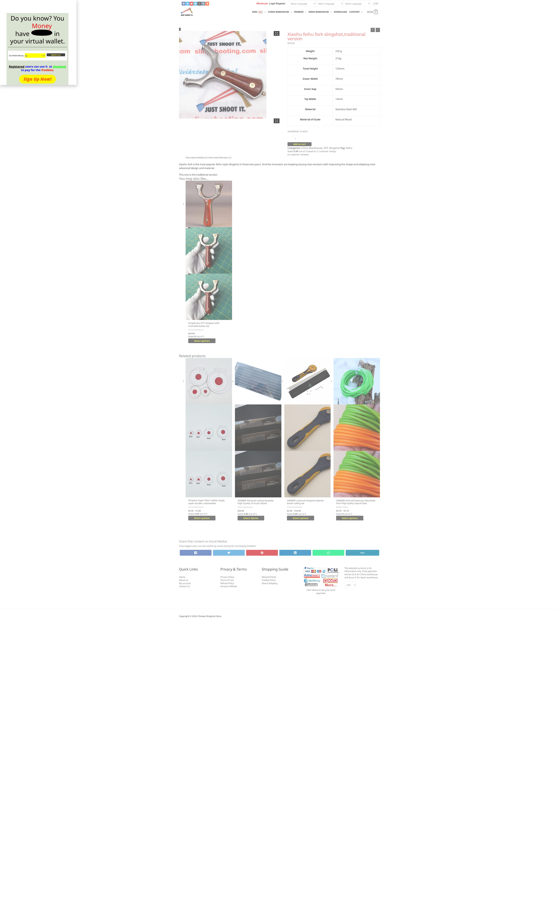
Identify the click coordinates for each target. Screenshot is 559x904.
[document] (279, 452)
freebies (47, 70)
